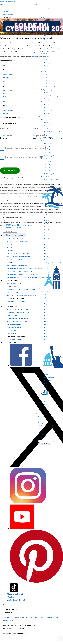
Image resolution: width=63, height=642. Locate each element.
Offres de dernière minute (17, 318)
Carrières (10, 250)
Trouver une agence (43, 420)
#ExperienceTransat (15, 594)
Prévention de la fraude (16, 301)
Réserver (40, 15)
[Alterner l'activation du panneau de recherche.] (4, 214)
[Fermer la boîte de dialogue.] (4, 220)
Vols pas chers (12, 315)
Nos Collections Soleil (15, 283)
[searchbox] (45, 441)
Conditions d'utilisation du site (19, 271)
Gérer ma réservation (14, 235)
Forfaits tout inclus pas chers (18, 312)
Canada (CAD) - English (13, 224)
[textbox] (15, 138)
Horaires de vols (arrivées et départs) (22, 295)
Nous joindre (41, 417)
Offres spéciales (42, 117)
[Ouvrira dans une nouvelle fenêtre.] (21, 365)
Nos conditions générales (17, 265)
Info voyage (41, 414)
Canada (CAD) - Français (13, 227)
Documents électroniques (17, 309)
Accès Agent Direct (14, 339)
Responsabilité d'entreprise (18, 253)
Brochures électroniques (17, 321)
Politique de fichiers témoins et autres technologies (28, 268)
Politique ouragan (14, 324)
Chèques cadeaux (14, 327)
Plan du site (11, 333)
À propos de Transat (15, 238)
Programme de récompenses (46, 12)
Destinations (41, 183)
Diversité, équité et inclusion (18, 256)
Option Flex (11, 330)
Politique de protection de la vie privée (22, 274)
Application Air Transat (16, 600)
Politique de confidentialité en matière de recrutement (29, 277)
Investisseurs (12, 244)
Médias (9, 247)
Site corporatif (42, 423)
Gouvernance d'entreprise (17, 241)
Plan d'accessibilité (14, 259)
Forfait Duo (6, 97)
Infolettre (10, 597)
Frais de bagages (13, 292)
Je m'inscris (10, 170)
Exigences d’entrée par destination (21, 289)
